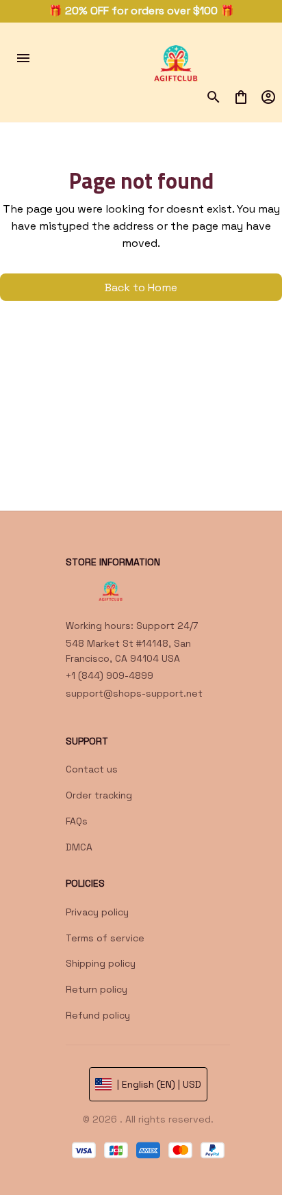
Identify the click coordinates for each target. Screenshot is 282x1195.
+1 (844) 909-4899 (109, 675)
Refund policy (98, 1015)
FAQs (77, 821)
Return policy (96, 989)
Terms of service (105, 938)
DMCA (79, 847)
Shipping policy (101, 963)
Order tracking (99, 795)
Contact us (92, 769)
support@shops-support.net (134, 693)
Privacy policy (97, 912)
